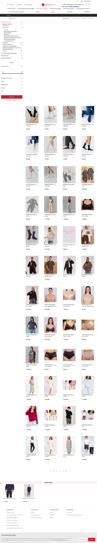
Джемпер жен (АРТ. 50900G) (33, 425)
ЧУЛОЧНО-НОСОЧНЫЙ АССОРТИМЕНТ (15, 11)
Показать (11, 96)
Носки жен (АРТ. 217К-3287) (33, 124)
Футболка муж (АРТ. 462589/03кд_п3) (55, 274)
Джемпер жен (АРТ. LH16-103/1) (34, 274)
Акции (53, 11)
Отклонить (83, 539)
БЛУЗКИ (6, 29)
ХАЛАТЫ (4, 51)
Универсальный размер (6, 78)
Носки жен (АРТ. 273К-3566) (52, 184)
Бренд (2, 81)
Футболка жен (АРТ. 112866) (33, 334)
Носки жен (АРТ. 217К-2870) (33, 184)
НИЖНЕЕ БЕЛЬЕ (5, 55)
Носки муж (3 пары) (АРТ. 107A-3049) (35, 154)
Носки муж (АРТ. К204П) (32, 244)
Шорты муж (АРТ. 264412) (88, 455)
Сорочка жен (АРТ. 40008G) (52, 455)
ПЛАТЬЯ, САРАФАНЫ (7, 44)
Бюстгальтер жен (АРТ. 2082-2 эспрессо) (74, 334)
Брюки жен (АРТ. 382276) (69, 214)
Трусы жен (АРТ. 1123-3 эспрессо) (72, 364)
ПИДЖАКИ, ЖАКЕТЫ (7, 24)
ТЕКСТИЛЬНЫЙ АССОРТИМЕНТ (83, 8)
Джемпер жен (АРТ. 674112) (89, 425)
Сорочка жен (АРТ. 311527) (70, 455)
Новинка (3, 87)
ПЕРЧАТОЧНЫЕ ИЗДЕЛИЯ (68, 8)
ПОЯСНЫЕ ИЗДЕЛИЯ (6, 58)
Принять (91, 539)
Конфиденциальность (36, 517)
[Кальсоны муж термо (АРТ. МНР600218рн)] (29, 488)
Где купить (69, 512)
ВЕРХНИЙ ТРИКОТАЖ (6, 22)
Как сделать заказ (35, 515)
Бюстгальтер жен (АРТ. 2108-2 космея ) (74, 304)
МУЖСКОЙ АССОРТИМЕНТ (55, 8)
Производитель (4, 84)
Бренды (38, 11)
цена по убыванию (76, 18)
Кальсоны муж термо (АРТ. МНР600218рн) (32, 498)
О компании (69, 11)
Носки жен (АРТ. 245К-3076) (52, 124)
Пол (2, 91)
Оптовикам (87, 11)
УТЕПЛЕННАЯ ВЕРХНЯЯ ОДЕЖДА (9, 53)
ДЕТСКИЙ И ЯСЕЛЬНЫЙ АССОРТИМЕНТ (26, 8)
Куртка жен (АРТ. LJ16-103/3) (33, 304)
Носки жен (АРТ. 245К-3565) (70, 124)
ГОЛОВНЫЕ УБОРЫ (11, 8)
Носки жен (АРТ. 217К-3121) (52, 154)
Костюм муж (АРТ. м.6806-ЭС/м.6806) (11, 498)
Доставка (52, 515)
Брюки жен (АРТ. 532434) (51, 214)
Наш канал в (67, 6)
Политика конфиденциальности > (60, 540)
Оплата (51, 512)
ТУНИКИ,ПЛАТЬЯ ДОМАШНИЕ (9, 46)
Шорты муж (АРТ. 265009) (70, 425)
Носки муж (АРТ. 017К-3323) (89, 124)
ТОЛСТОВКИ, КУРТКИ (9, 41)
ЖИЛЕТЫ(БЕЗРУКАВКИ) (9, 39)
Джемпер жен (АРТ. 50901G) (89, 394)
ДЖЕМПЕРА (5, 27)
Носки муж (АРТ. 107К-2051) (89, 154)
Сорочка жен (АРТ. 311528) (33, 394)
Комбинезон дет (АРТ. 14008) (34, 214)
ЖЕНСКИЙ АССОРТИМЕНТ (42, 8)
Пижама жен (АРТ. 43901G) (70, 394)
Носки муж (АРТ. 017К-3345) (70, 154)
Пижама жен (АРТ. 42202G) (52, 394)
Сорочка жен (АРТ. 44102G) (52, 425)
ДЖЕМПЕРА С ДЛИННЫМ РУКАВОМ (12, 37)
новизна (84, 18)
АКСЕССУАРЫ (5, 25)
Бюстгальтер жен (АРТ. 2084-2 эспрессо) (56, 334)
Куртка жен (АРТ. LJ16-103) (70, 274)
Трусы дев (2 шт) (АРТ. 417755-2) (71, 244)
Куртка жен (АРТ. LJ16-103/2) (52, 244)
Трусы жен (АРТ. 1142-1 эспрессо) (53, 364)
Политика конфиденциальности (74, 515)
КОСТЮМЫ (5, 42)
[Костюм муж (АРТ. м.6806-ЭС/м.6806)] (10, 488)
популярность (91, 18)
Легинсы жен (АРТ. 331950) (33, 455)
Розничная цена (5, 66)
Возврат (51, 517)
